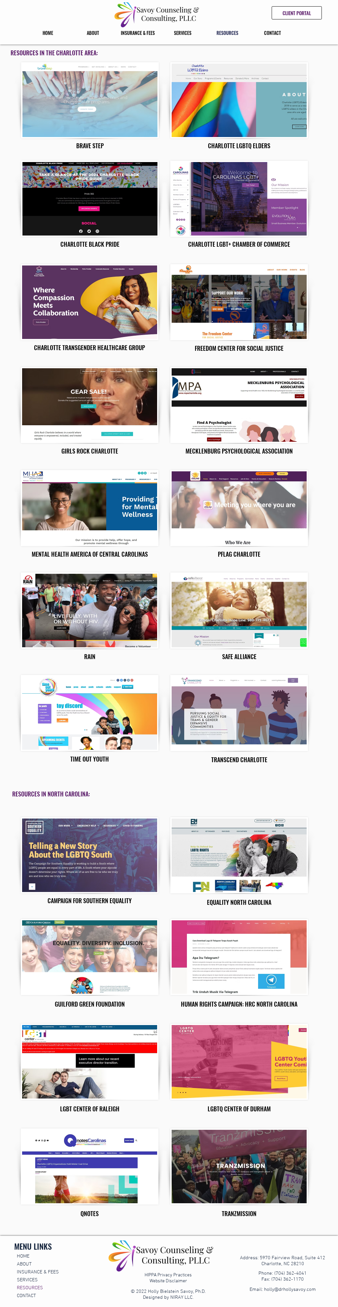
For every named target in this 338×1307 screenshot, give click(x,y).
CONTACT (26, 1296)
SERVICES (27, 1280)
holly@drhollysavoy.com (290, 1290)
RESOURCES (30, 1288)
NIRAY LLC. (181, 1297)
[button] (92, 33)
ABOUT (24, 1264)
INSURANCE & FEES (38, 1272)
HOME (23, 1256)
